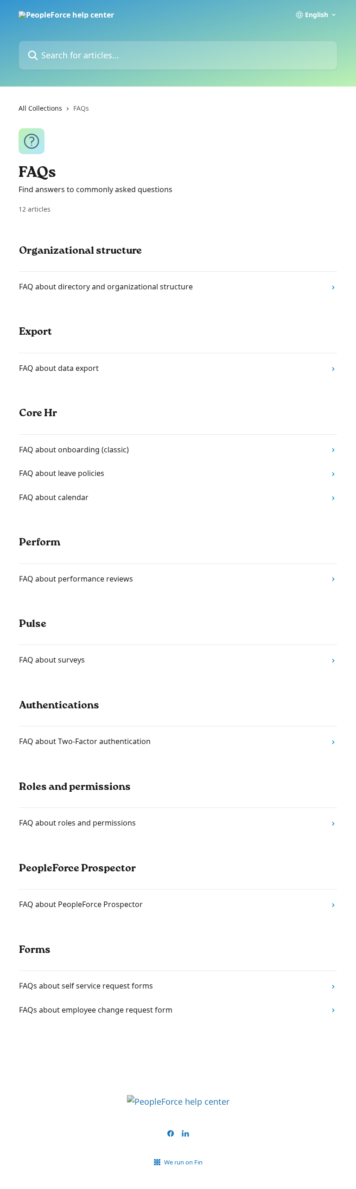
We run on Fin (183, 1162)
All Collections (40, 108)
